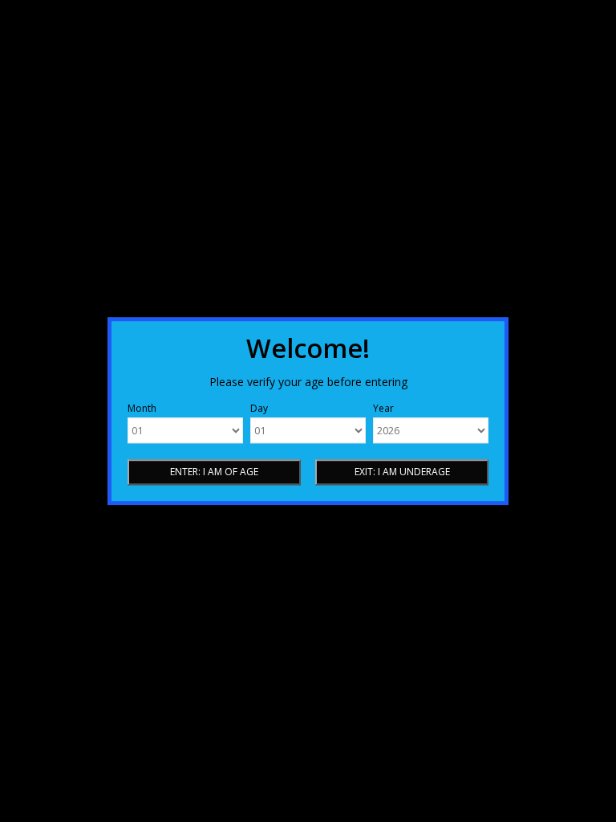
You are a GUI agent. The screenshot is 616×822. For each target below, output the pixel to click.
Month (142, 408)
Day (259, 408)
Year (383, 408)
